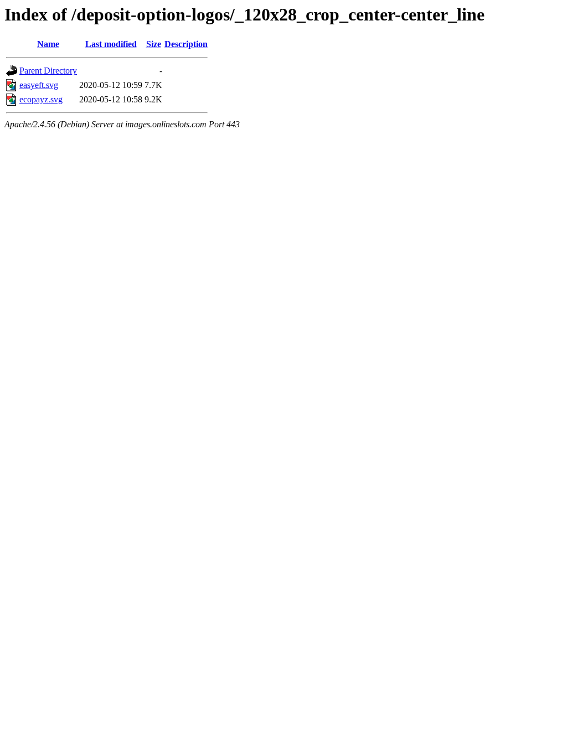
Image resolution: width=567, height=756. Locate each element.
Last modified (111, 44)
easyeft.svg (38, 85)
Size (153, 44)
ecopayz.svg (41, 99)
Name (48, 44)
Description (186, 44)
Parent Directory (48, 70)
